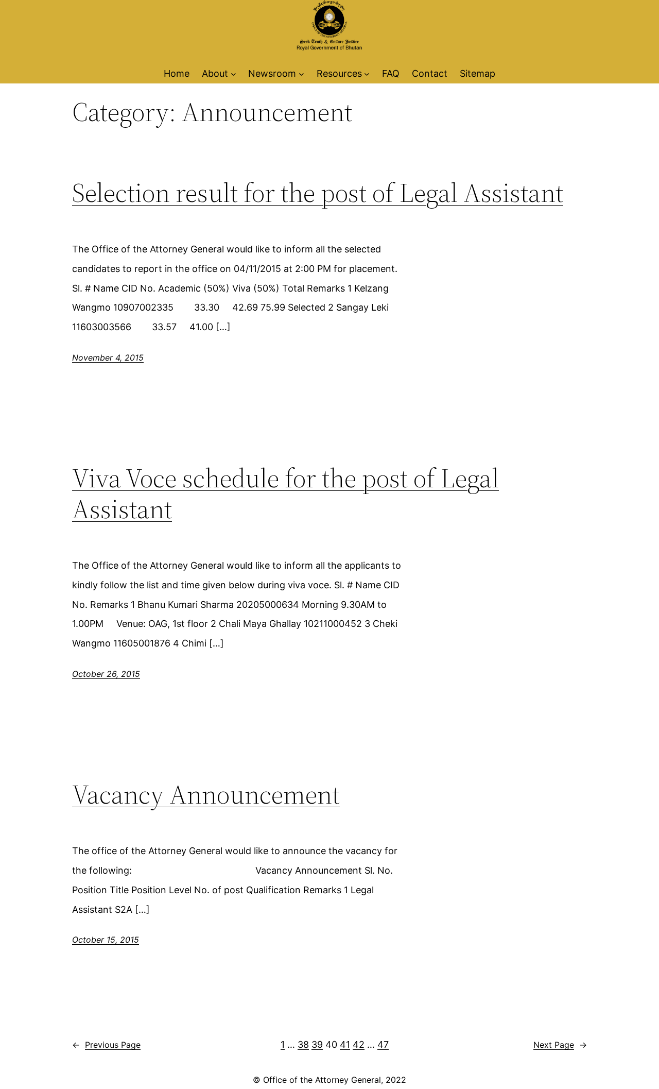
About (215, 73)
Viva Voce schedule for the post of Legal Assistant (285, 493)
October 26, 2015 (106, 674)
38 (303, 1044)
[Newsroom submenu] (301, 73)
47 (383, 1044)
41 (345, 1044)
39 (317, 1044)
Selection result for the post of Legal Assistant (317, 192)
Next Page (560, 1045)
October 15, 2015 (105, 939)
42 (359, 1044)
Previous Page (106, 1045)
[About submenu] (233, 73)
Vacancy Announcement (206, 794)
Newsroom (272, 73)
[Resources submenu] (367, 73)
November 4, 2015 (108, 357)
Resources (339, 73)
